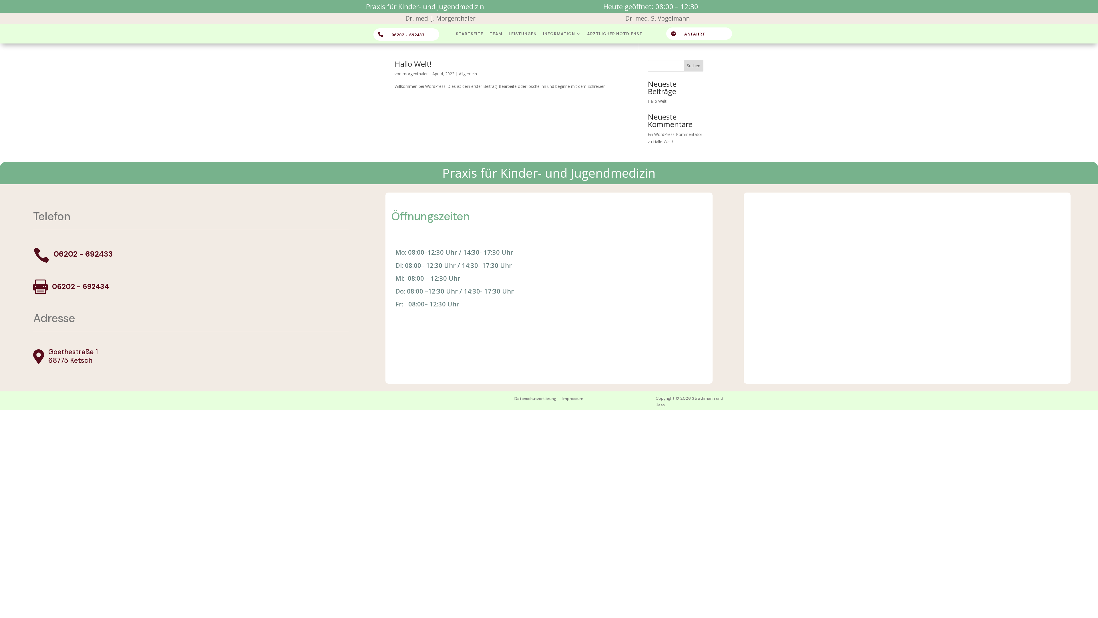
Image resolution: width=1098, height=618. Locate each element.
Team (496, 34)
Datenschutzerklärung (535, 398)
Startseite (469, 34)
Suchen (693, 65)
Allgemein (468, 73)
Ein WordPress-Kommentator (675, 134)
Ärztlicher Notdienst (615, 34)
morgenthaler (415, 73)
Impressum (572, 398)
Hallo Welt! (413, 64)
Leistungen (523, 34)
